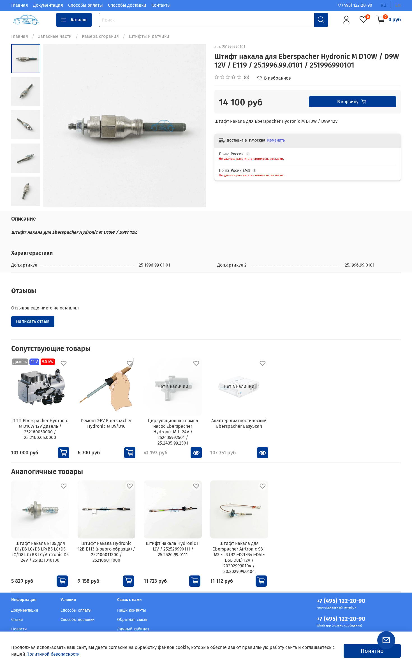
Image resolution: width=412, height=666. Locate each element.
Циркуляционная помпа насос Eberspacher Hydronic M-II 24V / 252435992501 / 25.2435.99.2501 (173, 431)
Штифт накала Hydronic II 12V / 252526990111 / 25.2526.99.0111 (173, 549)
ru (383, 5)
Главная (19, 5)
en (398, 5)
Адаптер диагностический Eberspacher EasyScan (239, 423)
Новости (19, 629)
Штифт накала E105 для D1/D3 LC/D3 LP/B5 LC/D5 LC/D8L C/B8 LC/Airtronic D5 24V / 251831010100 (40, 552)
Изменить (276, 140)
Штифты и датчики (149, 36)
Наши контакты (131, 610)
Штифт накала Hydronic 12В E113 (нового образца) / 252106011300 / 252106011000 (106, 552)
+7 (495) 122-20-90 (354, 5)
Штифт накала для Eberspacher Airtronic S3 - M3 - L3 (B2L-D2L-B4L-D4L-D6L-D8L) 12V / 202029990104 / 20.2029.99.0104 (239, 557)
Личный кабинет (133, 629)
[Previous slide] (54, 125)
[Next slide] (195, 125)
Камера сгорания (100, 36)
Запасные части (55, 36)
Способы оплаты (85, 5)
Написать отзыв (33, 321)
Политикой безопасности (53, 654)
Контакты (161, 5)
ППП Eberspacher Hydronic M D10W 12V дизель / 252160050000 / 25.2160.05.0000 (40, 429)
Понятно (372, 650)
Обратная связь (132, 619)
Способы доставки (127, 5)
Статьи (17, 619)
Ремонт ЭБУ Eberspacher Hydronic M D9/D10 (106, 423)
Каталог (79, 19)
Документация (48, 5)
